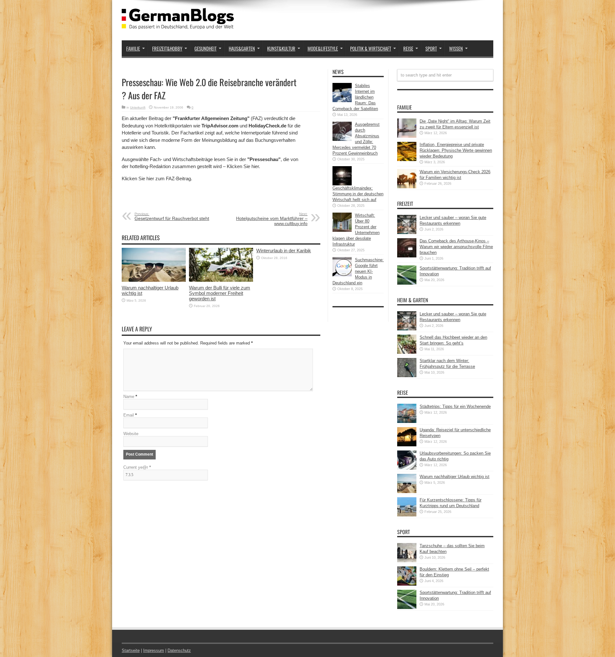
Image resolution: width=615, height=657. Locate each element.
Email (128, 415)
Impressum (153, 650)
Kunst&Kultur (281, 48)
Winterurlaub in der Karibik (283, 250)
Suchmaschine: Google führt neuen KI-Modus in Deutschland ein (358, 271)
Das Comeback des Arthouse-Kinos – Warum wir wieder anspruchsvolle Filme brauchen (456, 247)
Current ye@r (137, 467)
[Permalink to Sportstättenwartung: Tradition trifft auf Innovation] (406, 283)
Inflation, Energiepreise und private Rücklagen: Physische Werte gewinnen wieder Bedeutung (456, 150)
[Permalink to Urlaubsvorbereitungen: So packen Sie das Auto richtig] (406, 468)
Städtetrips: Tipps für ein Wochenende (455, 406)
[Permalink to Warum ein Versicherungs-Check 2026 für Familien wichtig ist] (406, 186)
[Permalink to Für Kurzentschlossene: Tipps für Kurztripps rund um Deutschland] (406, 515)
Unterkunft (137, 107)
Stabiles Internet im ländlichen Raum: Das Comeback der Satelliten (355, 97)
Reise (408, 48)
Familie (133, 48)
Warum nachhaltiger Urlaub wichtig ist (454, 476)
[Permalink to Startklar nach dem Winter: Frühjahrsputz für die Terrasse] (406, 375)
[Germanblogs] (178, 24)
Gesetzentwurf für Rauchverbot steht (172, 216)
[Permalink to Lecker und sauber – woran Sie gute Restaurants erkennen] (406, 232)
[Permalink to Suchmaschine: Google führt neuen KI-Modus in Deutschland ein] (342, 274)
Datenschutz (179, 650)
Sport (431, 48)
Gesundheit (205, 48)
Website (130, 433)
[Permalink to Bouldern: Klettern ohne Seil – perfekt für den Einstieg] (406, 584)
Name (128, 396)
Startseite (131, 650)
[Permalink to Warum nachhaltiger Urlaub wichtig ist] (154, 280)
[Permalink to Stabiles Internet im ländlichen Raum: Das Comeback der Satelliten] (342, 100)
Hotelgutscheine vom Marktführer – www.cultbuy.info (272, 219)
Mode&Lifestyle (323, 48)
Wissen (456, 48)
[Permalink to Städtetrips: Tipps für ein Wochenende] (406, 421)
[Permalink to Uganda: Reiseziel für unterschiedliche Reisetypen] (406, 444)
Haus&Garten (242, 48)
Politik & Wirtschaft (370, 48)
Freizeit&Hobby (167, 48)
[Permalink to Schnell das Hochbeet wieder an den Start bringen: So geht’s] (406, 352)
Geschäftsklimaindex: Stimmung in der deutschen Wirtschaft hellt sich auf (357, 194)
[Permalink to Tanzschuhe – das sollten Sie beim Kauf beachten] (406, 560)
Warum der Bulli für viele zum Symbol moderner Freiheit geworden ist (219, 293)
